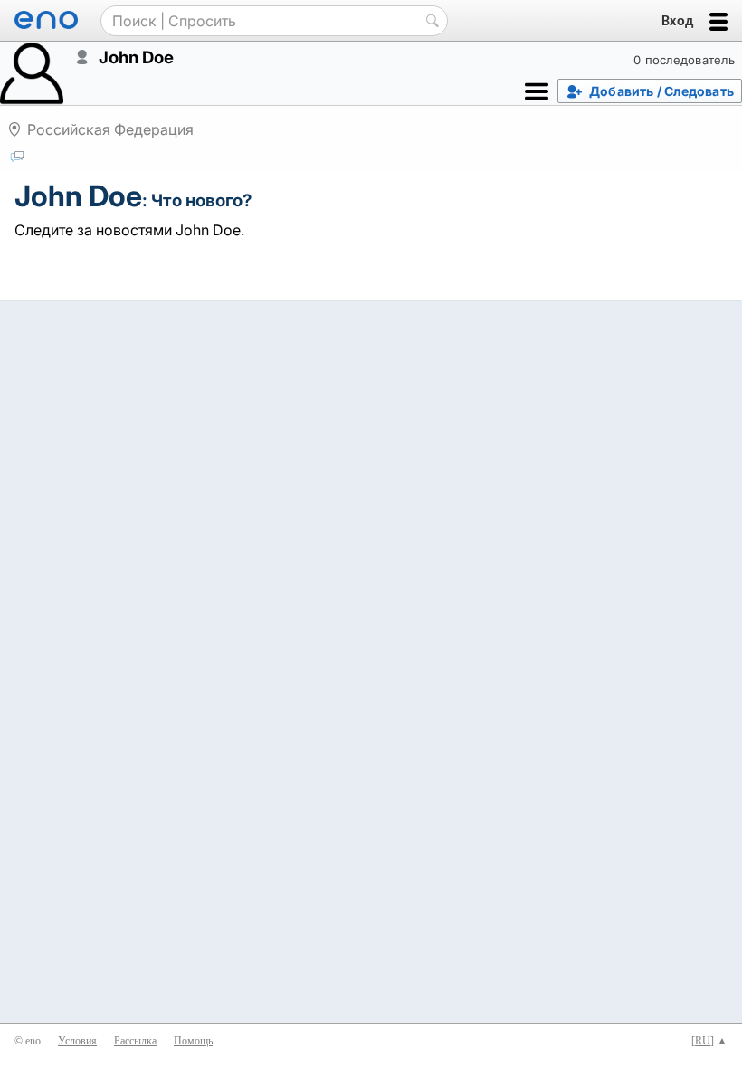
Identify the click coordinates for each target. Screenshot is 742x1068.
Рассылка (135, 1041)
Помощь (193, 1041)
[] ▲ (709, 1041)
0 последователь (684, 59)
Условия (77, 1041)
